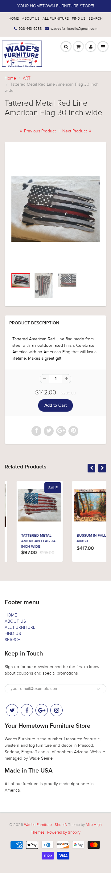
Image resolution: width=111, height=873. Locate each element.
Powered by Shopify (63, 832)
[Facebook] (27, 710)
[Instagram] (56, 710)
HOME (14, 18)
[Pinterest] (41, 710)
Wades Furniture (38, 824)
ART (27, 78)
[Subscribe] (99, 689)
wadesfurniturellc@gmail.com (74, 28)
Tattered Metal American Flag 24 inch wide (28, 541)
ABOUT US (30, 18)
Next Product (75, 131)
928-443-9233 (30, 28)
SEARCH (95, 18)
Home (10, 78)
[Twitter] (12, 710)
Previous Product (39, 131)
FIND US (78, 18)
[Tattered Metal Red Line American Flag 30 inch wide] (55, 209)
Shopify (61, 824)
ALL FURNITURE (56, 18)
